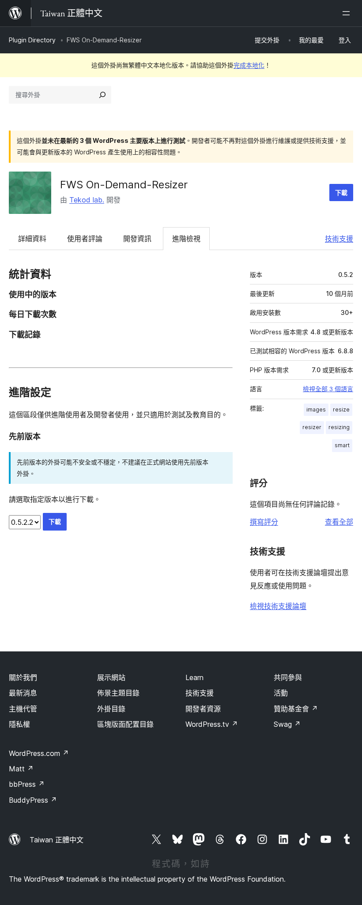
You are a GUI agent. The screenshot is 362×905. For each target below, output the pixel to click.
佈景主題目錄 (118, 692)
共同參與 (288, 677)
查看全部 (339, 521)
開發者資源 (203, 708)
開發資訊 (137, 238)
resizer (311, 427)
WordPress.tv (211, 724)
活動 (281, 692)
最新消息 (23, 692)
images (316, 409)
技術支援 (339, 238)
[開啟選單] (348, 13)
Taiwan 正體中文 (56, 839)
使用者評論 (84, 238)
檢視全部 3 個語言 (328, 389)
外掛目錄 (111, 708)
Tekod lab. (86, 199)
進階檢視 (186, 238)
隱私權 (19, 724)
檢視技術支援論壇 (278, 606)
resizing (339, 427)
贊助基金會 (296, 708)
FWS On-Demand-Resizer (124, 184)
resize (341, 409)
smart (342, 445)
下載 (341, 192)
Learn (194, 677)
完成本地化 (249, 65)
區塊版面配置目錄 (125, 724)
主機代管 (23, 708)
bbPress (27, 784)
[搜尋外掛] (102, 95)
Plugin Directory (32, 40)
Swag (287, 724)
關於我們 (23, 677)
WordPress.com (39, 753)
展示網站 (111, 677)
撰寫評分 (264, 521)
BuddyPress (33, 800)
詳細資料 (32, 238)
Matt (21, 768)
